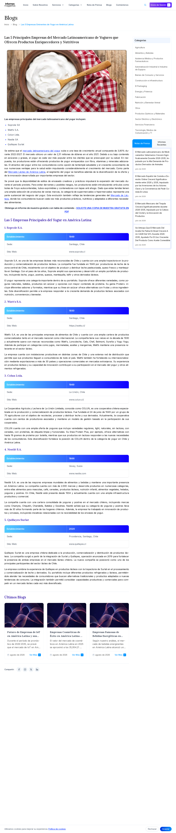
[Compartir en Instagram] (25, 669)
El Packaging (141, 86)
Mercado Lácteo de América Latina (26, 172)
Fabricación (140, 97)
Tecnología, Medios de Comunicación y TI (145, 131)
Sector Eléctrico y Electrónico (148, 119)
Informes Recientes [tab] (161, 143)
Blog (15, 24)
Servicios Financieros (145, 124)
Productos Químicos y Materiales (150, 113)
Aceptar (165, 829)
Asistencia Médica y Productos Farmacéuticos (149, 59)
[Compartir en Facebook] (18, 669)
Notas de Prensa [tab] (142, 143)
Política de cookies (57, 829)
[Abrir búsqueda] (145, 5)
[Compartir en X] (31, 669)
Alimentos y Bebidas (144, 53)
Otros (137, 108)
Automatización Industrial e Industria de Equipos (151, 68)
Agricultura (140, 47)
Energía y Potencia (143, 91)
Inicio (6, 24)
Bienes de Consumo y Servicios (149, 75)
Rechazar (152, 829)
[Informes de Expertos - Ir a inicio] (9, 5)
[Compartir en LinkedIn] (37, 669)
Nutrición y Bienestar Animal (147, 102)
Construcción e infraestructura (149, 80)
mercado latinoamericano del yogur (41, 150)
